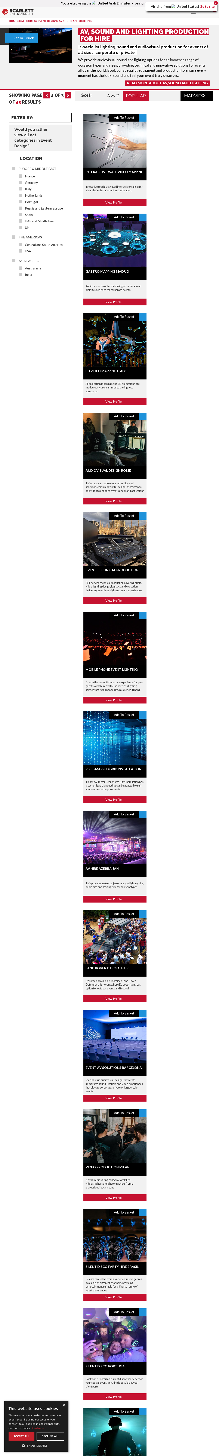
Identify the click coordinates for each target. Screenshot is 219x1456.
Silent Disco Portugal (106, 1366)
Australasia (33, 268)
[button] (36, 1445)
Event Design (47, 20)
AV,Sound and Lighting (75, 20)
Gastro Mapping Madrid (107, 271)
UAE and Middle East (40, 221)
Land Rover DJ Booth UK (107, 968)
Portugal (31, 202)
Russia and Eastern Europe (44, 208)
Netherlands (34, 195)
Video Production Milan (108, 1167)
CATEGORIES (27, 20)
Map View (195, 95)
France (30, 176)
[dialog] (36, 1426)
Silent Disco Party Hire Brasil (112, 1267)
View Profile (113, 202)
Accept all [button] (21, 1436)
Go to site (207, 6)
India (28, 275)
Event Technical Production (112, 570)
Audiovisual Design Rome (108, 470)
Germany (31, 182)
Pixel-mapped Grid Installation (113, 769)
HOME (13, 20)
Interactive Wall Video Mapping (115, 172)
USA (28, 251)
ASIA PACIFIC (29, 261)
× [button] (63, 1405)
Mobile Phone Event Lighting (112, 669)
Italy (28, 189)
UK (27, 227)
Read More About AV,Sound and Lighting (167, 83)
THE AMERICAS (30, 237)
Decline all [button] (50, 1436)
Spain (29, 215)
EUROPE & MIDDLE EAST (37, 169)
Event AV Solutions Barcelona (114, 1067)
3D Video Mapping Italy (106, 371)
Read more (38, 1428)
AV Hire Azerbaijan (102, 868)
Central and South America (44, 245)
